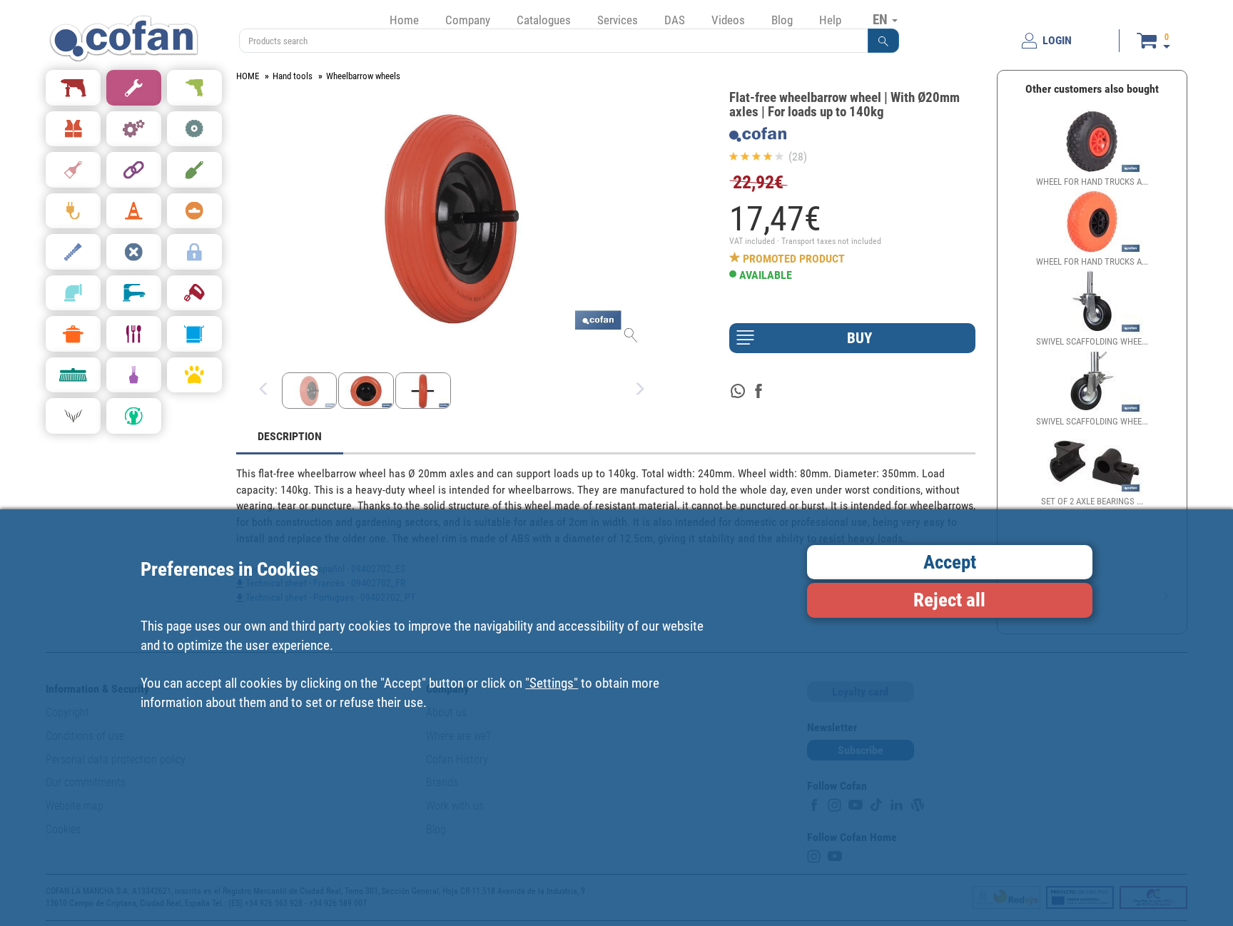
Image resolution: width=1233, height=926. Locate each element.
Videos (728, 20)
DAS (674, 20)
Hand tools (293, 76)
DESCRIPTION (290, 436)
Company (467, 20)
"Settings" (551, 682)
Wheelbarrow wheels (363, 76)
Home (404, 20)
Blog (782, 20)
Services (617, 20)
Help (830, 20)
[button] (883, 41)
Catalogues (544, 20)
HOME (247, 76)
